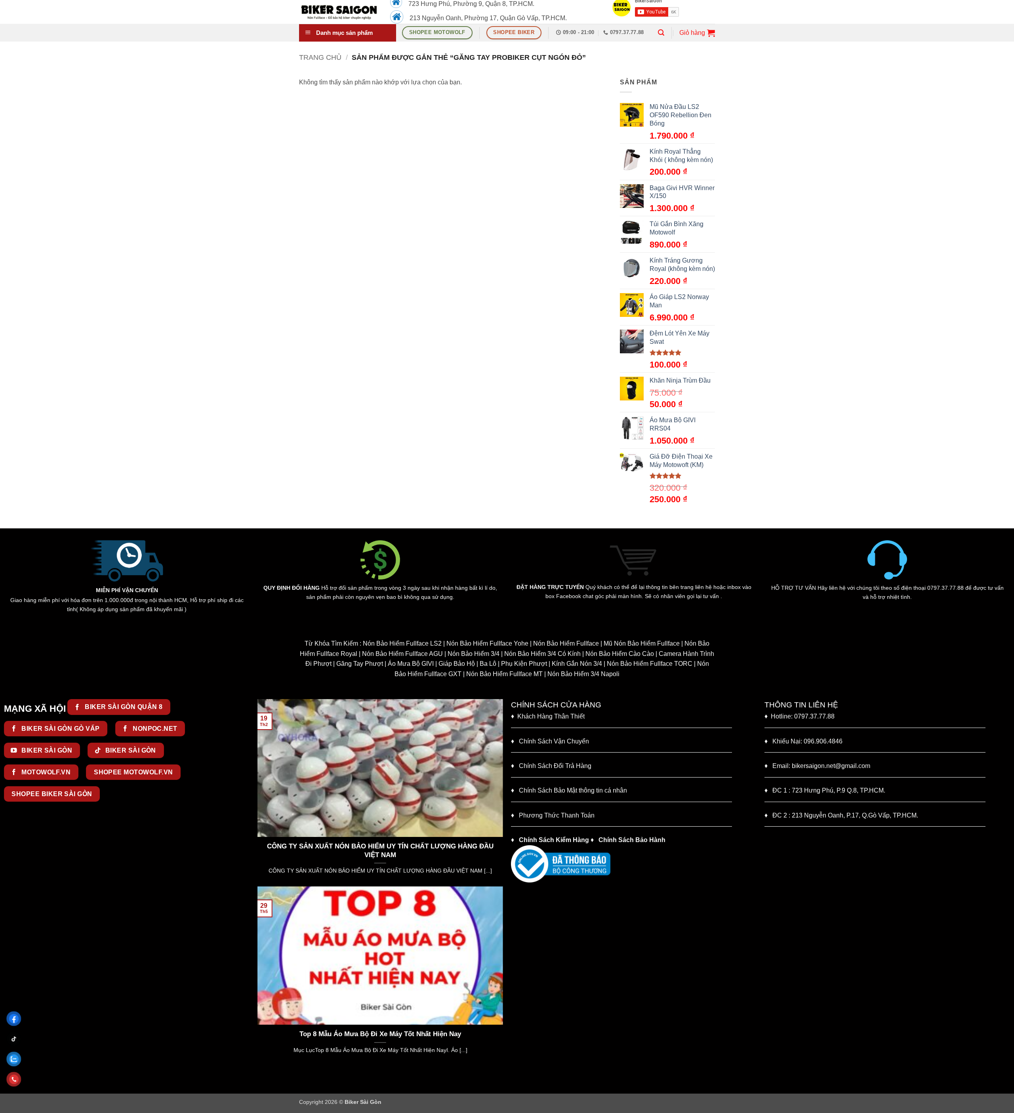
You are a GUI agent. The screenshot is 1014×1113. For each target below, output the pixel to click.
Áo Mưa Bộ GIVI (411, 663)
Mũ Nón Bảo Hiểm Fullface (642, 643)
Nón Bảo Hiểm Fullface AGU (402, 653)
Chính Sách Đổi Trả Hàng (555, 765)
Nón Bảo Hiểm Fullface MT (504, 674)
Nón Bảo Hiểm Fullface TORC (649, 663)
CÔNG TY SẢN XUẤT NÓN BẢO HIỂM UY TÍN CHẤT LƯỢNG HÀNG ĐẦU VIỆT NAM (304, 850)
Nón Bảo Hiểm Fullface (566, 643)
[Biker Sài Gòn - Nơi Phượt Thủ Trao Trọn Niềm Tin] (338, 12)
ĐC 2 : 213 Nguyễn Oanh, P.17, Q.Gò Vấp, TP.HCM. (841, 815)
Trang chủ (320, 57)
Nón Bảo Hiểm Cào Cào (619, 653)
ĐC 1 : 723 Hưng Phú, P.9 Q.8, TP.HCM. (824, 790)
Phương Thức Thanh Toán (557, 815)
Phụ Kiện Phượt (524, 663)
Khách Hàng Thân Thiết (548, 716)
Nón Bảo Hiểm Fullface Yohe (487, 643)
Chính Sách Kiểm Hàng (554, 840)
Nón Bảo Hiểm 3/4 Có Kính (542, 653)
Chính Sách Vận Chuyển (550, 741)
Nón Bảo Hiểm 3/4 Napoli (583, 674)
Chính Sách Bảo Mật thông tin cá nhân (569, 790)
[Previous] (262, 791)
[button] (661, 32)
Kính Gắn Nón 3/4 (577, 663)
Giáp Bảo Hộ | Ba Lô (467, 663)
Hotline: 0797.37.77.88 (799, 716)
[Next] (499, 791)
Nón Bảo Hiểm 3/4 (473, 653)
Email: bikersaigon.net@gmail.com (817, 765)
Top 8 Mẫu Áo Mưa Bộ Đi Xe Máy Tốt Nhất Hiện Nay (335, 1034)
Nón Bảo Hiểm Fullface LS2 (402, 643)
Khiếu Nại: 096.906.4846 (803, 741)
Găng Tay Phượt (359, 663)
